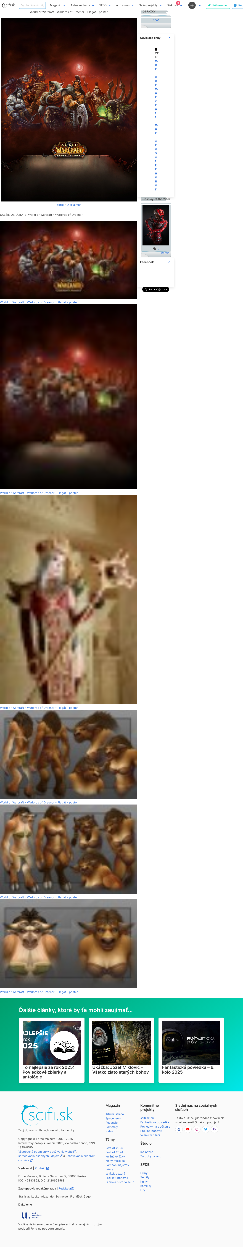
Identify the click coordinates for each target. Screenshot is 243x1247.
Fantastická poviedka (154, 1122)
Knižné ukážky (115, 1156)
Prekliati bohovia (116, 1178)
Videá (109, 1131)
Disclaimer (74, 204)
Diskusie (173, 4)
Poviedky (111, 1127)
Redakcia (65, 1188)
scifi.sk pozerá (115, 1173)
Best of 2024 (114, 1152)
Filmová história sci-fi (119, 1182)
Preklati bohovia (151, 1131)
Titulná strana (114, 1114)
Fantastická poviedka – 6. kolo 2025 (188, 1070)
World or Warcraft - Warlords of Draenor (157, 125)
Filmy (143, 1173)
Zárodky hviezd (150, 1156)
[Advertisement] (156, 346)
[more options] (169, 37)
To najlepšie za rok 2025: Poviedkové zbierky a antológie (48, 1072)
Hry (142, 1190)
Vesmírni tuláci (150, 1135)
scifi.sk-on (123, 5)
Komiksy (146, 1186)
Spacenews (113, 1118)
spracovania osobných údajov (39, 1156)
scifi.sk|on (147, 1118)
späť (156, 20)
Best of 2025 (114, 1148)
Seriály (144, 1177)
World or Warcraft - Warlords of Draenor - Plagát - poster (39, 302)
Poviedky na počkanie (155, 1126)
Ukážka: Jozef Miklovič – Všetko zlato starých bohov (120, 1070)
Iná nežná (146, 1152)
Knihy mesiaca (115, 1160)
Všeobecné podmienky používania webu (45, 1151)
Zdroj (60, 204)
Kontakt (40, 1168)
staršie (164, 253)
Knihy (144, 1181)
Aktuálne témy (80, 5)
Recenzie (111, 1122)
